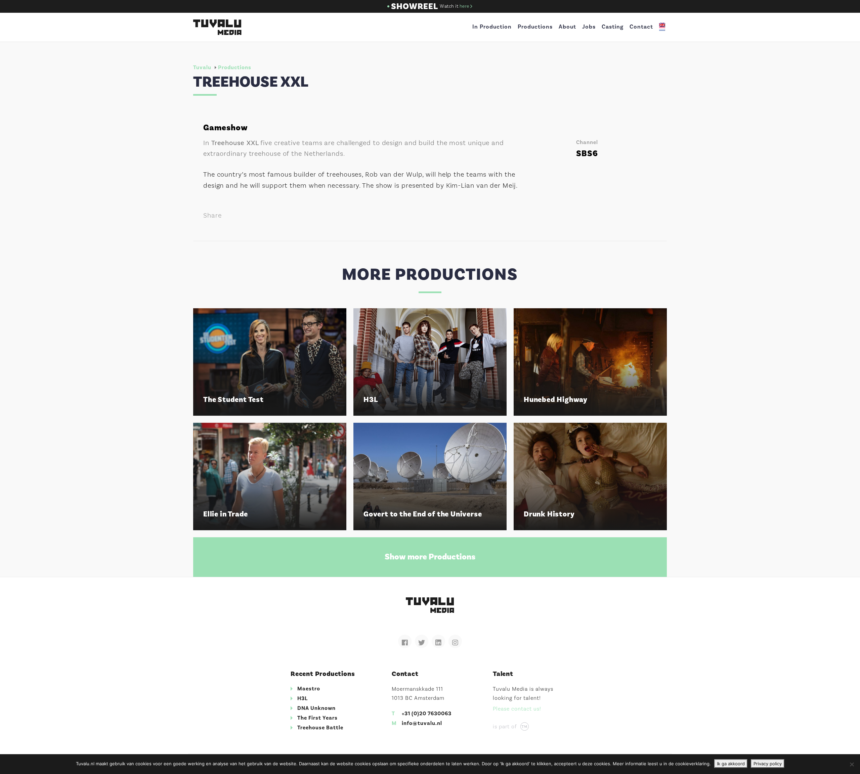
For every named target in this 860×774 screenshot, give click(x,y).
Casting (613, 27)
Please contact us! (517, 708)
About (567, 27)
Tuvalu (202, 67)
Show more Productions (430, 556)
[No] (851, 764)
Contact (641, 27)
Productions (535, 27)
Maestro (308, 688)
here (465, 6)
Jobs (589, 27)
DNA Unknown (316, 708)
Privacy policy (768, 763)
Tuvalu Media (217, 27)
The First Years (317, 718)
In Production (492, 27)
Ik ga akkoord (731, 763)
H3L (302, 698)
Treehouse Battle (320, 727)
